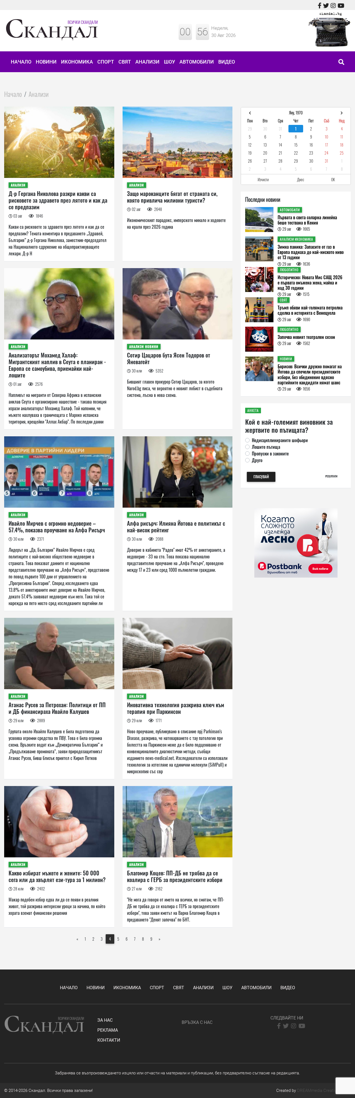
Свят (124, 62)
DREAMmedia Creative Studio (324, 1090)
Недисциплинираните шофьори (280, 440)
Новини (46, 62)
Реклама (107, 1030)
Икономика (77, 62)
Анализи (147, 62)
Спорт (105, 62)
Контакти (108, 1040)
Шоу (169, 62)
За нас (105, 1020)
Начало (21, 62)
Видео (226, 62)
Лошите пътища (266, 447)
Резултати (331, 476)
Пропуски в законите (270, 453)
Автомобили (196, 62)
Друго (257, 460)
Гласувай (261, 476)
